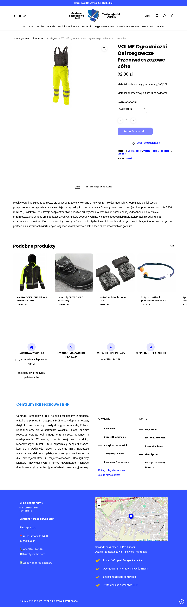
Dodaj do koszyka (135, 131)
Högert (53, 38)
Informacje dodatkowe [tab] (99, 186)
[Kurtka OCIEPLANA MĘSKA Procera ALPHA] (32, 272)
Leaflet (141, 540)
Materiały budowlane (128, 26)
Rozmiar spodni (127, 102)
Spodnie (122, 154)
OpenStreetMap (152, 540)
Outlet (160, 26)
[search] (157, 15)
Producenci (148, 26)
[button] (104, 48)
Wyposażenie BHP (104, 26)
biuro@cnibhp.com (34, 554)
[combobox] (132, 109)
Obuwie (51, 26)
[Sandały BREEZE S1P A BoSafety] (74, 272)
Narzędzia (87, 26)
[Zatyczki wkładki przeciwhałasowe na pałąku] (156, 272)
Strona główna (21, 38)
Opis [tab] (77, 186)
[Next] (167, 275)
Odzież (40, 26)
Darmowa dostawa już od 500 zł (93, 3)
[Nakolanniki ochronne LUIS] (115, 272)
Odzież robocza (151, 151)
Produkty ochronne (68, 26)
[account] (165, 15)
